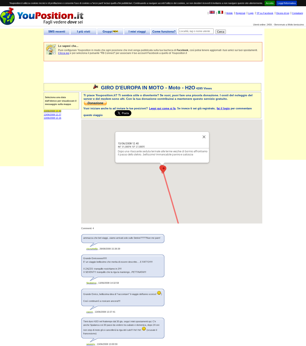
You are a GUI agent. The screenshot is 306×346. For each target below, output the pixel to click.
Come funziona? (164, 31)
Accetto (270, 3)
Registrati (240, 13)
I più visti (83, 31)
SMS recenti (56, 31)
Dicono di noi (282, 13)
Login (251, 13)
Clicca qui (63, 53)
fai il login (223, 108)
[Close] (204, 137)
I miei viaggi (137, 31)
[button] (163, 169)
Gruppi (107, 31)
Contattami (297, 13)
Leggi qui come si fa (162, 108)
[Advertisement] (119, 38)
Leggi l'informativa (287, 3)
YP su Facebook (264, 13)
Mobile (229, 13)
